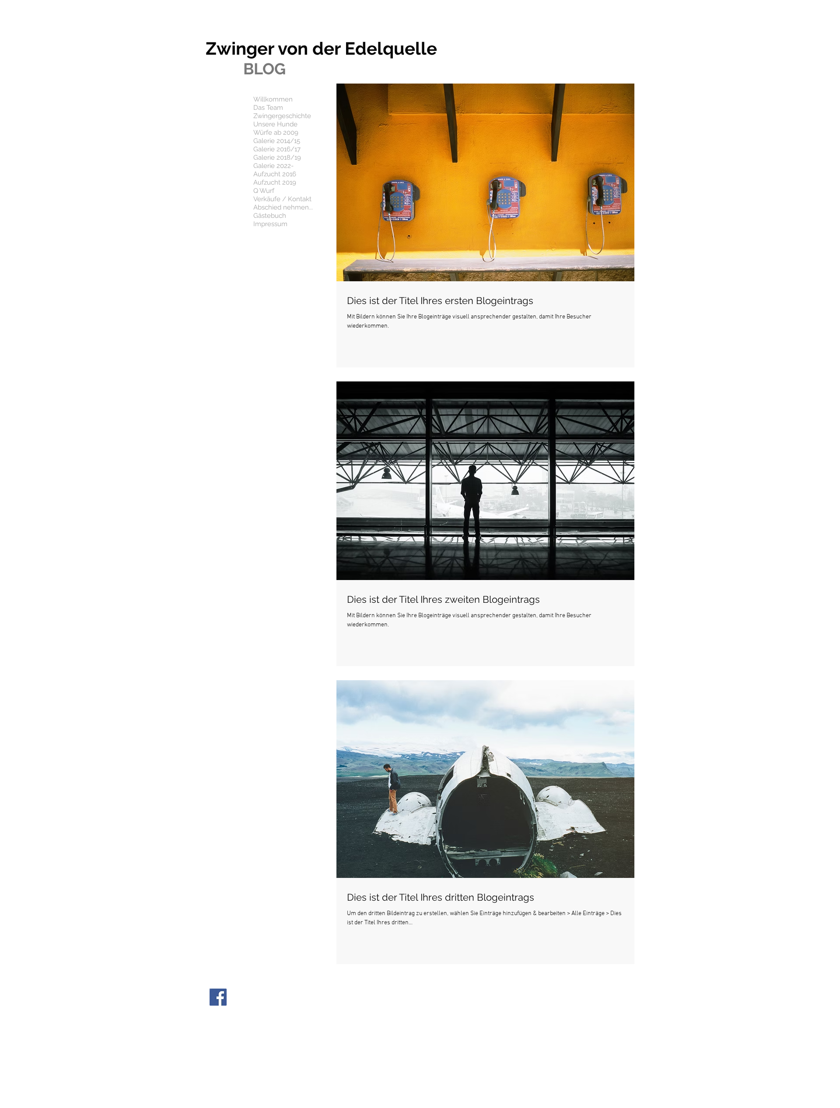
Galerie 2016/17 (277, 149)
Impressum (270, 224)
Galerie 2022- (273, 166)
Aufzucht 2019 (274, 182)
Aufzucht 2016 (274, 174)
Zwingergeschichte (282, 116)
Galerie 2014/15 (276, 141)
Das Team (268, 108)
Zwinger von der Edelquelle (321, 48)
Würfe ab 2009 (275, 132)
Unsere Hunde (275, 124)
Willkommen (273, 99)
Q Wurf (263, 191)
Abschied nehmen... (283, 207)
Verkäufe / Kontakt (282, 199)
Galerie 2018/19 (277, 157)
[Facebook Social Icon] (218, 997)
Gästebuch (269, 216)
